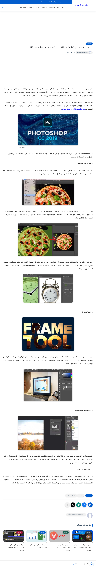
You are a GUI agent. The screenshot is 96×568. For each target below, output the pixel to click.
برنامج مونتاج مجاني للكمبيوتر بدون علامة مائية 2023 (15, 547)
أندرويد (63, 7)
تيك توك (45, 7)
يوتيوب (29, 7)
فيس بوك (22, 7)
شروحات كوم (81, 5)
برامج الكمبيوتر (71, 495)
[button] (84, 504)
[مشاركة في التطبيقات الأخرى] (67, 504)
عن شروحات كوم (52, 2)
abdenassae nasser (82, 52)
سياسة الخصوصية (64, 2)
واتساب (52, 7)
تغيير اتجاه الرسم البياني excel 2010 (38, 546)
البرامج (89, 43)
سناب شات (37, 7)
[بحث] (3, 7)
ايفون (58, 7)
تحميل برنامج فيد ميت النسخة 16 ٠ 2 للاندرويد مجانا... (62, 547)
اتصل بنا (43, 2)
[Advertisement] (48, 28)
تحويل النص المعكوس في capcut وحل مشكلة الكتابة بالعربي (83, 547)
